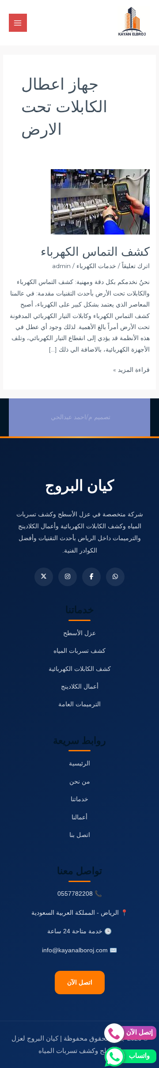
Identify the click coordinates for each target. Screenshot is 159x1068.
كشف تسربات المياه (79, 651)
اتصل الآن (79, 982)
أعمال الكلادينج (79, 686)
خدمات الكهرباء (96, 265)
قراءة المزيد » (131, 368)
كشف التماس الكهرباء (95, 251)
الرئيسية (79, 763)
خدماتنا (79, 799)
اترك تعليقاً (136, 265)
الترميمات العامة (79, 704)
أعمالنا (79, 817)
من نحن (79, 781)
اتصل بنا (79, 835)
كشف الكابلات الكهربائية (80, 669)
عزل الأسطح (79, 633)
